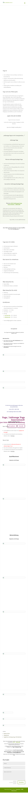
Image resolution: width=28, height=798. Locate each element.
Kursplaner (12, 426)
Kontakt (21, 426)
